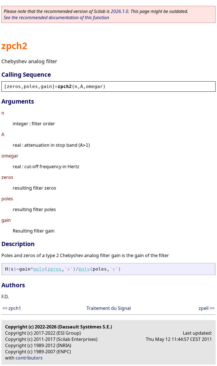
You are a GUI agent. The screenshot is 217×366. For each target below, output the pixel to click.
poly (39, 269)
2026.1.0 (119, 11)
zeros (54, 269)
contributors (29, 358)
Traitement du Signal (108, 308)
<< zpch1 (11, 308)
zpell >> (207, 308)
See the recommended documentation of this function (56, 17)
